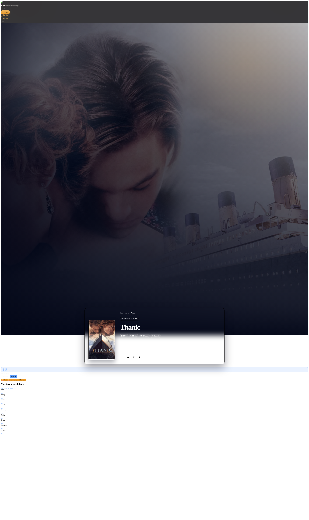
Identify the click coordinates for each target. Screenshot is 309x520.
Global (13, 376)
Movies (3, 6)
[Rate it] (139, 357)
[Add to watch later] (122, 357)
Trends (5, 12)
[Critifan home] (154, 3)
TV (7, 6)
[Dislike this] (133, 357)
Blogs (16, 6)
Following (6, 376)
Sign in (5, 15)
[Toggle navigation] (3, 21)
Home (121, 313)
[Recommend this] (128, 357)
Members (11, 6)
